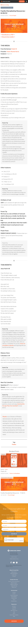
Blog (14, 616)
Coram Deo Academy (14, 614)
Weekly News (14, 601)
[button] (26, 1)
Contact (14, 576)
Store (14, 613)
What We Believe (14, 573)
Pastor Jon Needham (15, 473)
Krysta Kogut (13, 15)
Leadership (14, 574)
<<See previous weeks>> (8, 37)
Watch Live (14, 587)
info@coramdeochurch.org (14, 558)
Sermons (3, 454)
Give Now (14, 621)
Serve (14, 599)
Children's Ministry (14, 584)
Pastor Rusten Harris (13, 51)
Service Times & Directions (14, 581)
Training (14, 607)
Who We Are (14, 572)
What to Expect (14, 582)
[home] (5, 1)
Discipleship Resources (7, 7)
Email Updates (14, 596)
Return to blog (5, 4)
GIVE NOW (22, 1)
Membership (14, 598)
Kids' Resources (14, 610)
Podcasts (14, 609)
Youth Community (14, 595)
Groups (14, 592)
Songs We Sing (14, 585)
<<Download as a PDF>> (8, 34)
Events (14, 593)
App (14, 611)
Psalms (14, 444)
